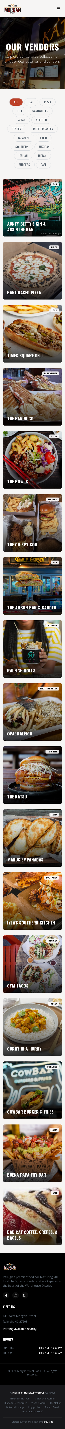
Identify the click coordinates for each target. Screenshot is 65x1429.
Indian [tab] (42, 156)
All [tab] (16, 102)
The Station (55, 1403)
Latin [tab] (43, 138)
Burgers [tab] (24, 165)
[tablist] (32, 133)
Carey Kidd (47, 1421)
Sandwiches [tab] (40, 111)
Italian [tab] (23, 156)
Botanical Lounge (15, 1407)
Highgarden (34, 1407)
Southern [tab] (21, 147)
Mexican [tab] (44, 147)
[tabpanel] (32, 712)
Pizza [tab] (47, 102)
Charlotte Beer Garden (15, 1403)
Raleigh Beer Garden (44, 1398)
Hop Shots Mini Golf (32, 1411)
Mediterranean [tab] (43, 129)
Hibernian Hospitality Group (28, 1392)
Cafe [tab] (44, 165)
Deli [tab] (19, 111)
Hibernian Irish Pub (20, 1398)
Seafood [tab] (41, 120)
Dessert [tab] (17, 129)
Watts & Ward (38, 1403)
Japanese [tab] (24, 138)
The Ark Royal (52, 1407)
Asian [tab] (21, 120)
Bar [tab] (31, 102)
